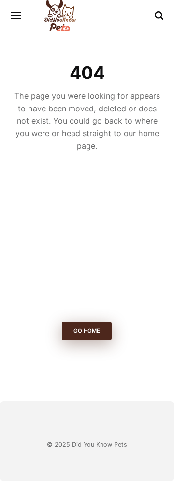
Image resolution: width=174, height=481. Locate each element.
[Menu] (16, 15)
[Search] (159, 15)
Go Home (87, 330)
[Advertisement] (87, 239)
